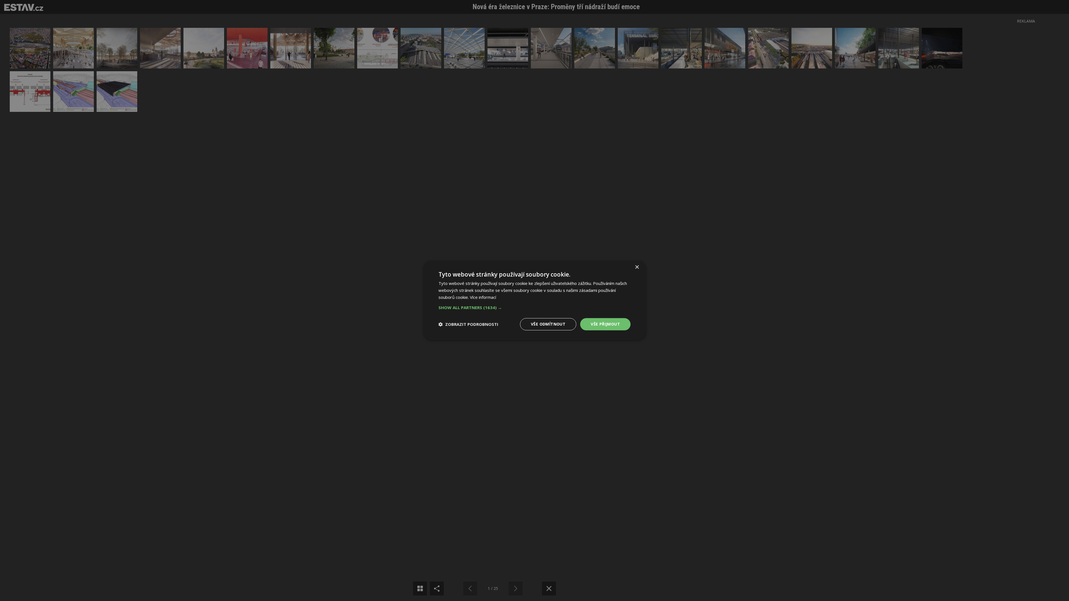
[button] (534, 307)
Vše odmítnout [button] (548, 324)
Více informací (483, 297)
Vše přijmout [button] (605, 324)
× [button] (637, 267)
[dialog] (534, 300)
